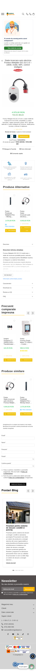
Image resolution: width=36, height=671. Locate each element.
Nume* (3, 442)
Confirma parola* (6, 463)
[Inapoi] (1, 61)
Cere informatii (26, 149)
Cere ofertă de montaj (14, 48)
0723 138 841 (9, 624)
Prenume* (4, 449)
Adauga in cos (24, 136)
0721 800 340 (9, 627)
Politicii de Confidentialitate (16, 477)
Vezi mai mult (8, 275)
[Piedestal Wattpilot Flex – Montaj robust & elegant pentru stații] (10, 201)
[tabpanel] (18, 90)
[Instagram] (28, 634)
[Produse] (2, 14)
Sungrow (6, 338)
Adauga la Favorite (10, 149)
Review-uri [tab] (7, 292)
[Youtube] (13, 634)
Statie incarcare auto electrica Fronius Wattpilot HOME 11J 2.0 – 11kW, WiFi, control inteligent (25, 215)
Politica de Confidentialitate (20, 594)
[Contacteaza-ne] (27, 14)
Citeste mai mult (11, 563)
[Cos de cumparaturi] (33, 14)
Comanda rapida (17, 153)
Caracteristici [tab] (7, 283)
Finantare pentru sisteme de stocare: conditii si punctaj (17, 528)
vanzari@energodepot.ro (13, 630)
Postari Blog (10, 490)
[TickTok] (23, 634)
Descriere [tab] (6, 244)
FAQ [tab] (4, 296)
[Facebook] (8, 634)
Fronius (7, 211)
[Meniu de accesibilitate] (33, 656)
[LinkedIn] (18, 634)
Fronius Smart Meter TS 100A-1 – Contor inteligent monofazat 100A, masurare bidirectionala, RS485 (26, 342)
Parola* (4, 456)
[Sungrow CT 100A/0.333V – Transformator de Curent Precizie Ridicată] (10, 327)
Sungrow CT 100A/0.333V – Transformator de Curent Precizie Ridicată (10, 342)
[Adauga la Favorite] (14, 195)
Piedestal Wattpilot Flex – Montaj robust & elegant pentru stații (10, 215)
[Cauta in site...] (23, 14)
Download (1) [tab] (7, 288)
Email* (3, 435)
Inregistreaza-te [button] (18, 484)
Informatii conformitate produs (12, 279)
